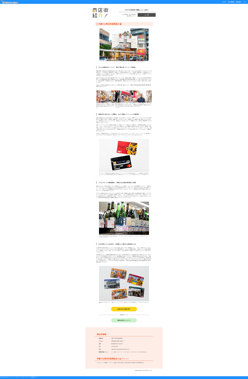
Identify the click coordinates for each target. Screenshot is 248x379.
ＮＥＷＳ (224, 1)
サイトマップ (20, 377)
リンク (244, 1)
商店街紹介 (238, 1)
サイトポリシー (27, 377)
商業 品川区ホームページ (124, 320)
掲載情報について (34, 377)
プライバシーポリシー (12, 377)
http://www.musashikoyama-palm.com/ (120, 349)
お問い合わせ (3, 377)
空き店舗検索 (231, 1)
